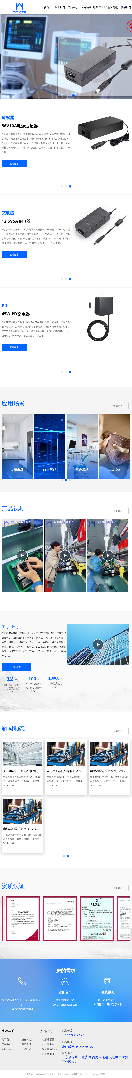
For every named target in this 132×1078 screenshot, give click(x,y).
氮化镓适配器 (49, 1049)
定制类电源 (48, 1054)
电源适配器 (48, 1039)
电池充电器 (48, 1044)
